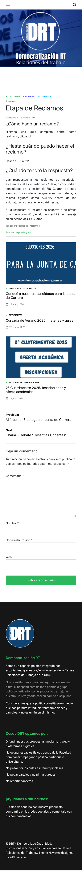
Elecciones (15, 288)
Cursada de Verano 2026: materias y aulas (39, 320)
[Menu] (8, 4)
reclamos (35, 225)
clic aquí (25, 136)
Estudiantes (29, 96)
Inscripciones (45, 96)
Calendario (15, 96)
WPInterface (18, 857)
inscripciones (21, 225)
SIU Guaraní (55, 189)
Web (9, 557)
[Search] (74, 4)
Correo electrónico (19, 540)
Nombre (12, 523)
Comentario (15, 476)
